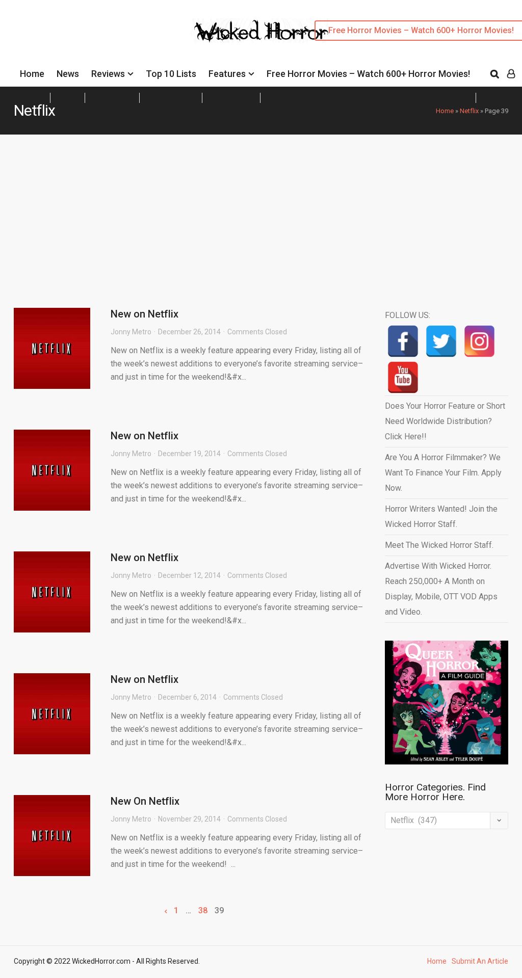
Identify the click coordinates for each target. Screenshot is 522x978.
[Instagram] (479, 341)
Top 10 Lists (171, 73)
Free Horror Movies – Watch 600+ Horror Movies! (368, 73)
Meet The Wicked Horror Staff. (439, 545)
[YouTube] (403, 377)
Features (227, 73)
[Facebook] (403, 341)
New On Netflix (145, 801)
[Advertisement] (261, 211)
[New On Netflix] (52, 835)
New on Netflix (144, 314)
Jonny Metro (131, 332)
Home (32, 73)
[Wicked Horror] (261, 30)
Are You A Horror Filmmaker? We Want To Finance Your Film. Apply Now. (443, 473)
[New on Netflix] (52, 348)
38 (202, 911)
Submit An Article (480, 961)
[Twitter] (441, 341)
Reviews (108, 73)
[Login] (511, 74)
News (68, 73)
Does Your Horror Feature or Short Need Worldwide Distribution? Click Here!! (445, 421)
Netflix (469, 111)
